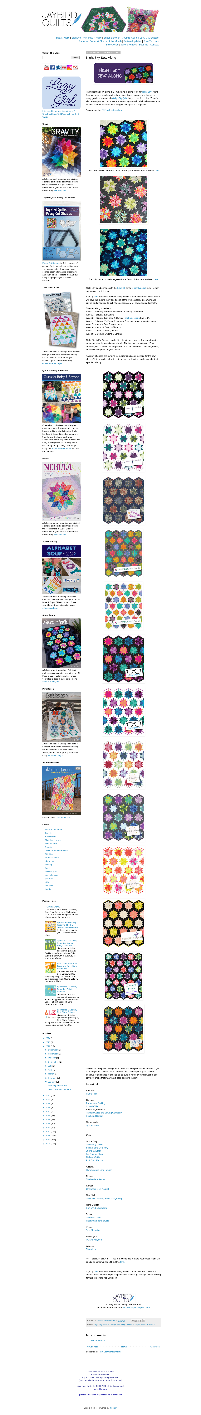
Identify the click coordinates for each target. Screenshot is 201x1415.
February (52, 1078)
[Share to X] (138, 1320)
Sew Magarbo (92, 1230)
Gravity (48, 833)
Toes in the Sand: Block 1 (59, 1089)
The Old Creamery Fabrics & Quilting (104, 1198)
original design (109, 1324)
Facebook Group (131, 318)
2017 (48, 1111)
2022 (48, 1046)
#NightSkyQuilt (119, 98)
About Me (143, 44)
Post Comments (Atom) (110, 1352)
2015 (48, 1119)
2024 (48, 1038)
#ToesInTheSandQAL (52, 363)
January (52, 1082)
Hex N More (62, 37)
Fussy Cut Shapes (50, 263)
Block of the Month (53, 829)
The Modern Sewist (95, 1179)
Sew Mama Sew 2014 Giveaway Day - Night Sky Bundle (67, 966)
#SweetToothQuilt (50, 681)
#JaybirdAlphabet (50, 608)
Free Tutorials (151, 41)
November (53, 1054)
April (50, 1070)
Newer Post (92, 1347)
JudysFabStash (93, 1151)
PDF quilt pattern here (112, 110)
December (53, 1050)
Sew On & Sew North (96, 1208)
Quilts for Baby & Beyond (56, 850)
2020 (48, 1099)
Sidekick (76, 37)
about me (49, 861)
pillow (47, 882)
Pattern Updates (132, 41)
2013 (48, 1127)
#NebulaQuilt (60, 534)
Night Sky (147, 91)
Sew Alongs (112, 44)
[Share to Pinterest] (143, 1320)
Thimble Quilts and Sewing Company (104, 1112)
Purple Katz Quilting (95, 1103)
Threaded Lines (93, 1217)
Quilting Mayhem (94, 1239)
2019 (48, 1103)
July (50, 1066)
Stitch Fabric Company (97, 1147)
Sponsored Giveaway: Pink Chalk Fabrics (67, 1011)
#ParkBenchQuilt (56, 755)
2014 (48, 1123)
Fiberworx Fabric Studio (97, 1220)
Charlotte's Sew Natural (97, 1189)
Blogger (113, 1408)
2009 (48, 1143)
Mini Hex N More (92, 37)
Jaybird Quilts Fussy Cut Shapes (140, 37)
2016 (48, 1115)
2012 (48, 1131)
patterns (49, 878)
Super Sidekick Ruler (61, 448)
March (51, 1074)
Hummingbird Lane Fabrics (99, 1170)
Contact (154, 44)
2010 (48, 1140)
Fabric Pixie (91, 1093)
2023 (48, 1042)
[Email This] (132, 1320)
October (52, 1058)
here (157, 170)
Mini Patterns (51, 843)
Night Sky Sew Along (57, 1085)
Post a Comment (97, 1341)
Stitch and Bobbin (94, 1116)
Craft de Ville (92, 1106)
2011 (48, 1135)
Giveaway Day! (53, 907)
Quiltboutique (92, 1125)
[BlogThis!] (135, 1320)
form (122, 1262)
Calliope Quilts (93, 1157)
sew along (121, 1324)
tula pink (49, 885)
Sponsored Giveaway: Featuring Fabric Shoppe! (67, 989)
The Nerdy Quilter (94, 1144)
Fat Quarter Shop (94, 1154)
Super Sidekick (112, 37)
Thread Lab (91, 1249)
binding (48, 864)
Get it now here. (64, 817)
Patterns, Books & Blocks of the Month (100, 41)
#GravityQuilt (60, 190)
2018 (48, 1107)
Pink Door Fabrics (94, 1160)
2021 (48, 1095)
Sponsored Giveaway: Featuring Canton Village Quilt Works (67, 943)
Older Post (155, 1347)
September (53, 1062)
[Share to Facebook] (141, 1320)
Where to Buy (128, 44)
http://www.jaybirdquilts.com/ (136, 1307)
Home (124, 1347)
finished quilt (51, 871)
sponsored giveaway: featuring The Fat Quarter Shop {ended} (67, 925)
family (47, 868)
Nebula (48, 847)
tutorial (152, 1324)
